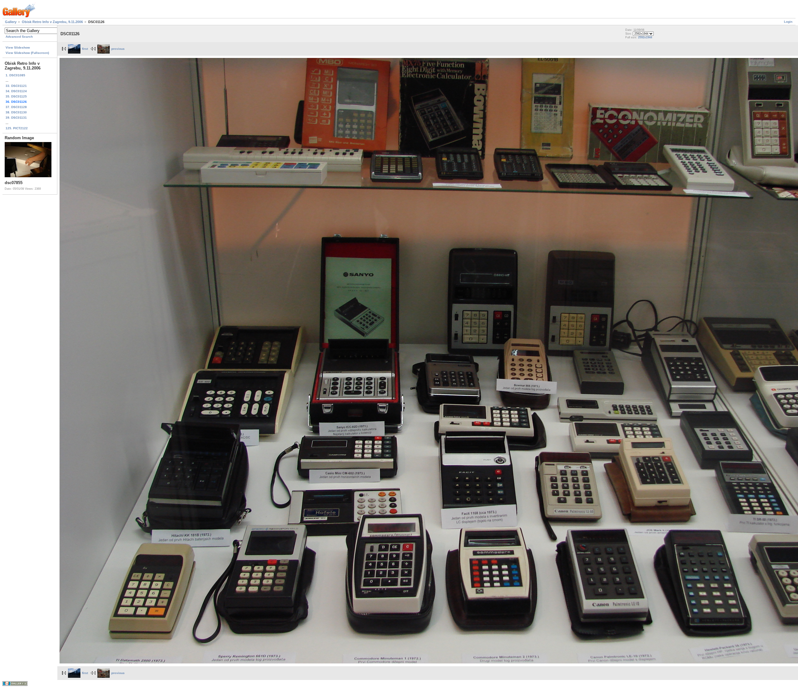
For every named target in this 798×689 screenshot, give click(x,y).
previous (118, 48)
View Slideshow (18, 47)
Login (788, 21)
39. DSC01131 (16, 117)
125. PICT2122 (17, 128)
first (85, 48)
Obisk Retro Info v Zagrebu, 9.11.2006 (52, 22)
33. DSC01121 (16, 86)
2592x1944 (645, 37)
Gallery (11, 22)
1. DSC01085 (15, 75)
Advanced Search (19, 36)
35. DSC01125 (16, 96)
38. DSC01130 (16, 112)
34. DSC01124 (16, 91)
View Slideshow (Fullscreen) (27, 53)
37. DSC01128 (16, 107)
